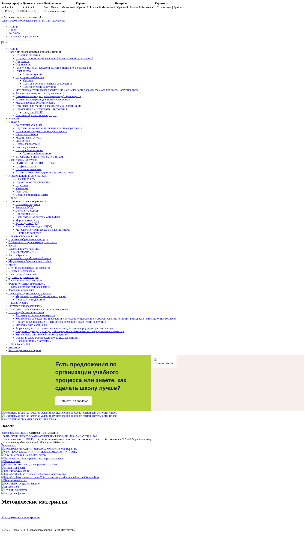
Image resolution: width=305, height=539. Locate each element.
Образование (23, 64)
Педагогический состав (30, 77)
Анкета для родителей (29, 232)
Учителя (28, 80)
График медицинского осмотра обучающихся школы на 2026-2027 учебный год (49, 435)
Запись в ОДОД (25, 207)
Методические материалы (31, 324)
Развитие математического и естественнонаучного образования (54, 67)
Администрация (32, 74)
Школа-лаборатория (28, 143)
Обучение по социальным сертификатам (32, 242)
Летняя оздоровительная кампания (29, 267)
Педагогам (22, 185)
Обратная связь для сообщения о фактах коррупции (47, 337)
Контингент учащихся (29, 124)
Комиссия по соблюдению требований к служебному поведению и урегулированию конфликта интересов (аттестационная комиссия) (96, 318)
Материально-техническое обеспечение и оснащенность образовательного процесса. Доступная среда (77, 89)
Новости (13, 118)
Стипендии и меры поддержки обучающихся (43, 99)
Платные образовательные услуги (36, 115)
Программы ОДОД (27, 213)
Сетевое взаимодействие (30, 299)
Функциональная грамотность (26, 283)
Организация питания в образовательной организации (49, 105)
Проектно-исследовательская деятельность (41, 131)
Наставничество (18, 302)
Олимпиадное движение (23, 235)
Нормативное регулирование (33, 181)
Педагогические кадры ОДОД (34, 226)
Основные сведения (28, 54)
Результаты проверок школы (25, 305)
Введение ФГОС (33, 112)
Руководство (23, 70)
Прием (12, 29)
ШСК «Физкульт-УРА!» (22, 251)
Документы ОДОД (27, 210)
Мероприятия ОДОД (28, 220)
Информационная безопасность (27, 175)
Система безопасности (29, 150)
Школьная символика (28, 169)
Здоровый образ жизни (22, 289)
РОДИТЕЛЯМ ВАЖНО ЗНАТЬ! (35, 162)
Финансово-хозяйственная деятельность (40, 93)
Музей (12, 264)
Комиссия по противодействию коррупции (42, 334)
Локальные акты (25, 178)
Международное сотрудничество (35, 102)
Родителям (22, 191)
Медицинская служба (28, 137)
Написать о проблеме (73, 400)
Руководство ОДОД (27, 223)
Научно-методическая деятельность (29, 293)
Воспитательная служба (22, 159)
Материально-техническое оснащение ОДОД (43, 229)
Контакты (14, 32)
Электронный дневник (22, 274)
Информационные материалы (34, 340)
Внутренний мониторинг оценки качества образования (49, 128)
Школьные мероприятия (23, 36)
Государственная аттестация (25, 280)
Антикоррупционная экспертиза (35, 315)
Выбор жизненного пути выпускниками (40, 156)
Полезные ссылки (19, 343)
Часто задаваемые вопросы (24, 350)
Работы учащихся (26, 147)
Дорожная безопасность (37, 153)
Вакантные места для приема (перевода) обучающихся (48, 96)
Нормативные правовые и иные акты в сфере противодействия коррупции (61, 321)
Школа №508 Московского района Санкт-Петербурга (33, 20)
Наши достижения (27, 134)
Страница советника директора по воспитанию (44, 172)
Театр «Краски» (18, 255)
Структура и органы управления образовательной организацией (54, 58)
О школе (13, 121)
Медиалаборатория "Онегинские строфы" (41, 296)
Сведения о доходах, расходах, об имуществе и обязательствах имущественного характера (70, 331)
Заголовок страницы (13, 432)
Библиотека (23, 140)
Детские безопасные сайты (32, 194)
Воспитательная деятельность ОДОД (38, 216)
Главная (13, 26)
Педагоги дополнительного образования (47, 83)
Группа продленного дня (23, 277)
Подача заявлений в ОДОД (17, 439)
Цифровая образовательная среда (28, 239)
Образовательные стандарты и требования (41, 108)
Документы (22, 61)
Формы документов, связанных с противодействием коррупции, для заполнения (64, 328)
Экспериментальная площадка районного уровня (38, 309)
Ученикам (22, 188)
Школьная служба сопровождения (29, 286)
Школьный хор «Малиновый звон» (29, 258)
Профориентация (26, 166)
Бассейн (13, 245)
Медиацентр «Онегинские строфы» (30, 261)
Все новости (8, 445)
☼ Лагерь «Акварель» (21, 270)
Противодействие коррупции (26, 312)
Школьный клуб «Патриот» (25, 248)
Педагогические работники (39, 86)
